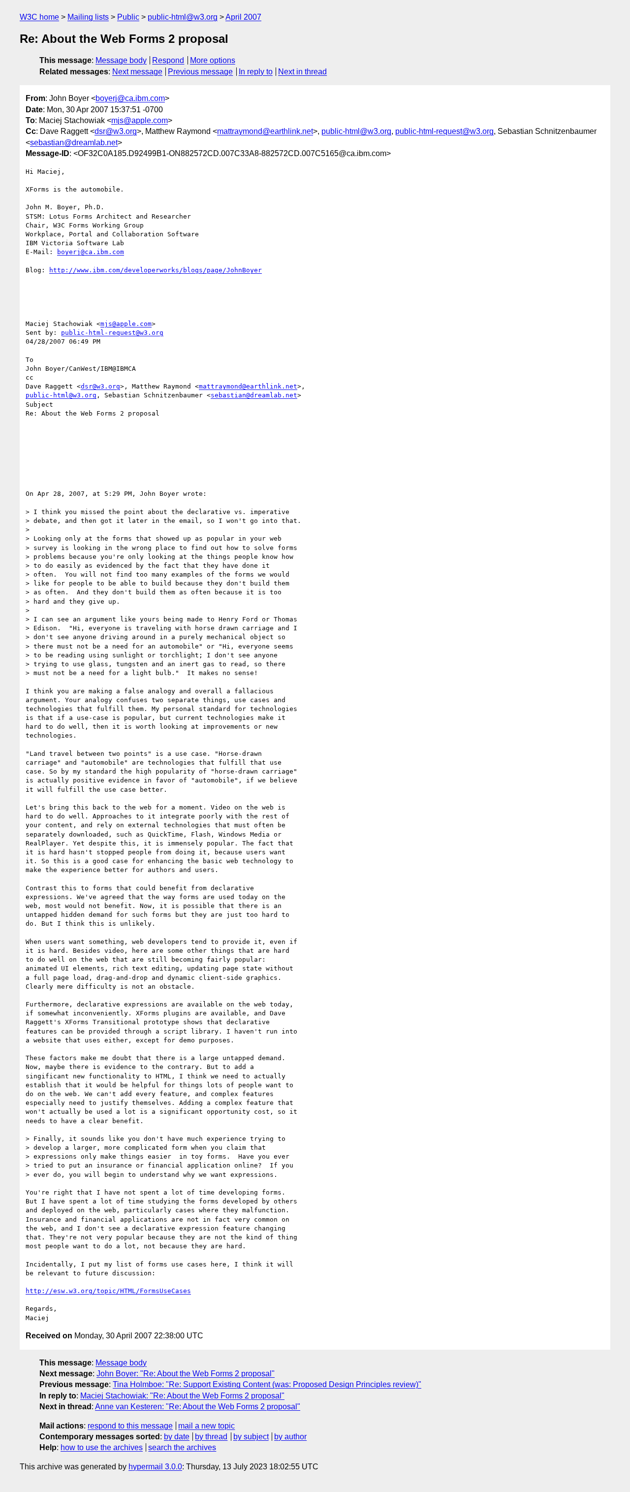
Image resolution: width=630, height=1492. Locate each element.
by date (176, 1436)
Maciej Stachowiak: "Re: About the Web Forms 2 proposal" (182, 1396)
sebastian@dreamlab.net (74, 142)
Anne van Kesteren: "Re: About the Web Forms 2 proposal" (197, 1406)
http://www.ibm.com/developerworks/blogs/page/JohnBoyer (155, 270)
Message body (121, 60)
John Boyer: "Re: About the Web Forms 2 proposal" (185, 1373)
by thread (211, 1436)
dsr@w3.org (115, 131)
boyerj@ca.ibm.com (130, 98)
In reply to (256, 71)
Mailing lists (88, 17)
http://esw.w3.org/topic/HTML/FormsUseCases (108, 1291)
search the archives (182, 1447)
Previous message (200, 71)
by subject (251, 1436)
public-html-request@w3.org (444, 131)
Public (128, 17)
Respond (168, 60)
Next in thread (302, 71)
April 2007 (243, 17)
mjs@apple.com (139, 120)
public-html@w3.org (183, 17)
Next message (137, 71)
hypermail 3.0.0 (155, 1466)
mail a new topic (206, 1426)
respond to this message (130, 1426)
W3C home (39, 17)
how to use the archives (102, 1447)
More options (212, 60)
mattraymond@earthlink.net (265, 131)
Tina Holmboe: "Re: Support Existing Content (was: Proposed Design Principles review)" (267, 1384)
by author (290, 1436)
